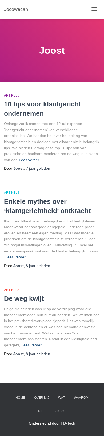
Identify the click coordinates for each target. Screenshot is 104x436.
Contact (60, 411)
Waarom (81, 398)
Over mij (41, 398)
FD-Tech (68, 423)
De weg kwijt (24, 298)
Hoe (40, 411)
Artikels (11, 95)
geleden (38, 168)
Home (20, 398)
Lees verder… (31, 160)
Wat (61, 398)
